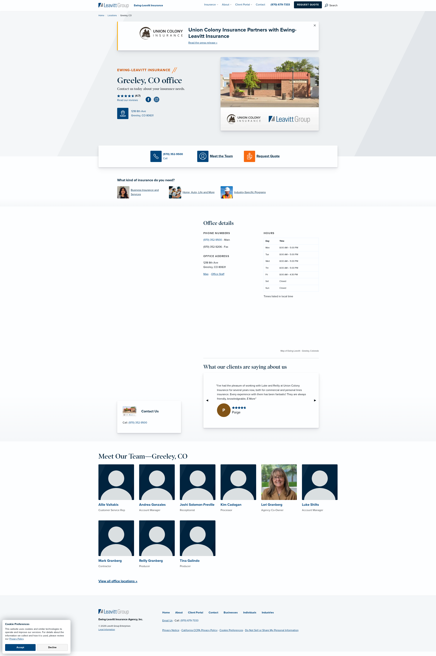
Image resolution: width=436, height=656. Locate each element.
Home (101, 15)
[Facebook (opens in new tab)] (150, 99)
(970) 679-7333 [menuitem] (280, 4)
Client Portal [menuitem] (242, 4)
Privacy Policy (16, 638)
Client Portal (195, 612)
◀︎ (208, 400)
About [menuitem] (225, 4)
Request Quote (308, 4)
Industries (268, 612)
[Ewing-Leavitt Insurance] (113, 5)
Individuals (249, 612)
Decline (52, 647)
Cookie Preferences (231, 630)
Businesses (231, 612)
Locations (112, 15)
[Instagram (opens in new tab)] (158, 99)
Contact (213, 612)
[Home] (113, 611)
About (179, 612)
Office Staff (217, 274)
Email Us (167, 620)
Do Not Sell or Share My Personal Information (272, 630)
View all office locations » (117, 581)
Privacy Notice (170, 630)
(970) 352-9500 (138, 422)
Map (205, 274)
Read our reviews (127, 100)
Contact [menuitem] (260, 4)
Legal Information (106, 629)
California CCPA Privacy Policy (199, 630)
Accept (20, 647)
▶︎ (316, 400)
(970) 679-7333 (189, 620)
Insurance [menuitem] (210, 4)
